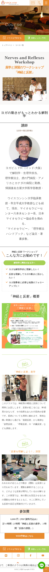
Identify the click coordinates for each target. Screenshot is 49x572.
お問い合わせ (33, 3)
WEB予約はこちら (24, 536)
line (6, 555)
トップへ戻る (46, 569)
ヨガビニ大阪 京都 (9, 2)
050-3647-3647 (39, 3)
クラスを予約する (14, 38)
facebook (31, 555)
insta (18, 555)
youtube (43, 555)
